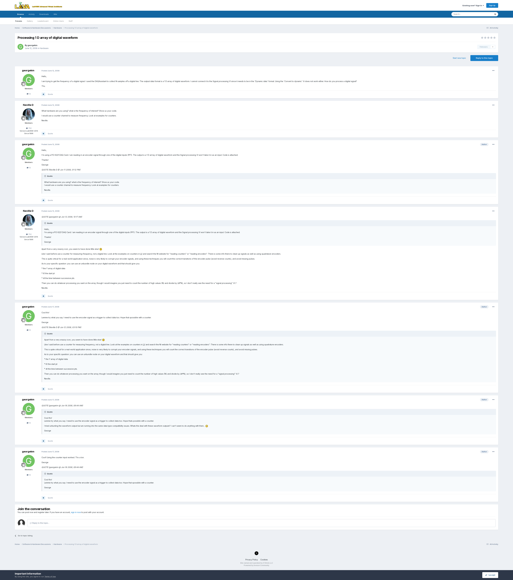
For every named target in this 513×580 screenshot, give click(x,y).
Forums (18, 21)
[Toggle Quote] (45, 176)
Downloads (44, 14)
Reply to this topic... (40, 523)
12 (29, 94)
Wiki (55, 14)
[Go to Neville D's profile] (29, 114)
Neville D (28, 105)
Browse (20, 14)
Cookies (264, 559)
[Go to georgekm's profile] (20, 47)
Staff (71, 21)
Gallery (30, 21)
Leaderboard (43, 21)
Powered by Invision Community (256, 565)
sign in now (76, 512)
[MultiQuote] (43, 94)
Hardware (44, 48)
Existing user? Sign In (473, 5)
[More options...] (493, 70)
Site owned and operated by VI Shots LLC (256, 563)
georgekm (32, 45)
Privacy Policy (251, 559)
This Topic (484, 14)
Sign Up (492, 5)
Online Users (58, 21)
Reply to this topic (484, 58)
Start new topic (459, 58)
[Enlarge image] (100, 249)
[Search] (495, 14)
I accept (491, 575)
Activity (32, 14)
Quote (50, 94)
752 (30, 128)
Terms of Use (50, 576)
